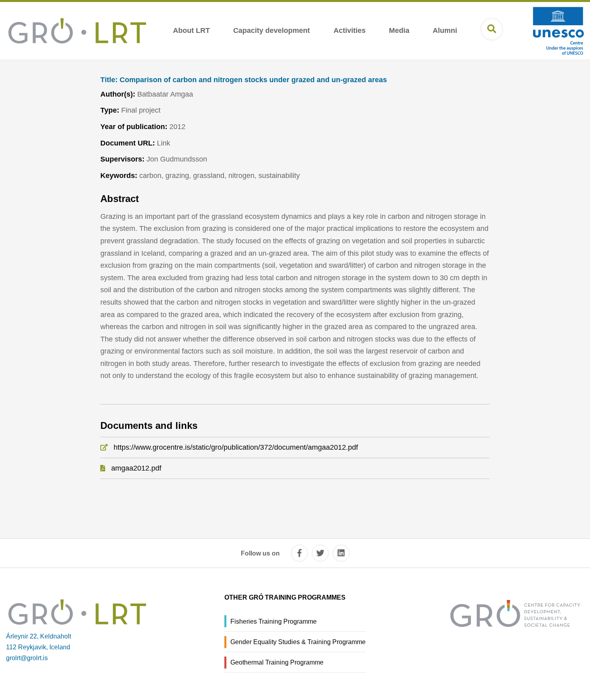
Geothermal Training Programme (276, 662)
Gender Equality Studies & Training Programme (298, 642)
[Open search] (491, 29)
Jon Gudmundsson (176, 159)
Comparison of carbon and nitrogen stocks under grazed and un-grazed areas (243, 80)
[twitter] (320, 553)
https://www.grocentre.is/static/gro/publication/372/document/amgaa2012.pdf (236, 447)
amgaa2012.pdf (136, 468)
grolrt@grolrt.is (27, 658)
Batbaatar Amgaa (165, 94)
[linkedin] (341, 553)
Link (163, 143)
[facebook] (299, 553)
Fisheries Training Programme (273, 621)
